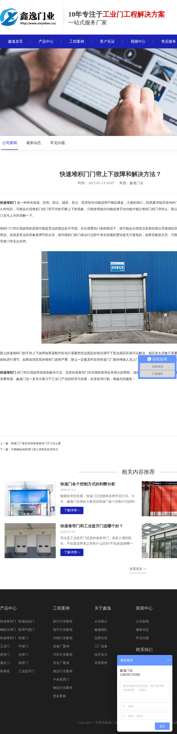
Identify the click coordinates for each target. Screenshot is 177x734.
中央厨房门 (61, 679)
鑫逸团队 (100, 629)
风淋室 (5, 671)
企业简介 (100, 621)
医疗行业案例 (62, 621)
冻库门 (23, 654)
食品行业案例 (62, 671)
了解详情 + (72, 510)
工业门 (5, 646)
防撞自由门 (26, 621)
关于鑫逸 (102, 608)
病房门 (23, 663)
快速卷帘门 (8, 621)
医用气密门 (26, 629)
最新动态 (33, 143)
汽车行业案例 (62, 654)
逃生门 (5, 663)
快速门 (23, 638)
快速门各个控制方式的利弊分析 (87, 484)
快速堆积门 (8, 202)
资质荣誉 (100, 663)
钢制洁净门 (8, 629)
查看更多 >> (138, 569)
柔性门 (5, 654)
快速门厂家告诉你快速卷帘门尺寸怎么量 (36, 443)
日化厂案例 (61, 663)
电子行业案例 (62, 629)
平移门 (23, 646)
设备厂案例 (61, 646)
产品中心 (8, 608)
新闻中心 (144, 608)
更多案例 (59, 696)
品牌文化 (100, 638)
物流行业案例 (62, 688)
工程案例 (61, 608)
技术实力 (100, 654)
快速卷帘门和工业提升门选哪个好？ (91, 526)
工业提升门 (26, 671)
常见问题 (57, 143)
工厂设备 (100, 646)
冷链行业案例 (62, 638)
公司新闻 (9, 143)
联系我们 (144, 649)
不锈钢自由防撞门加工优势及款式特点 (34, 449)
